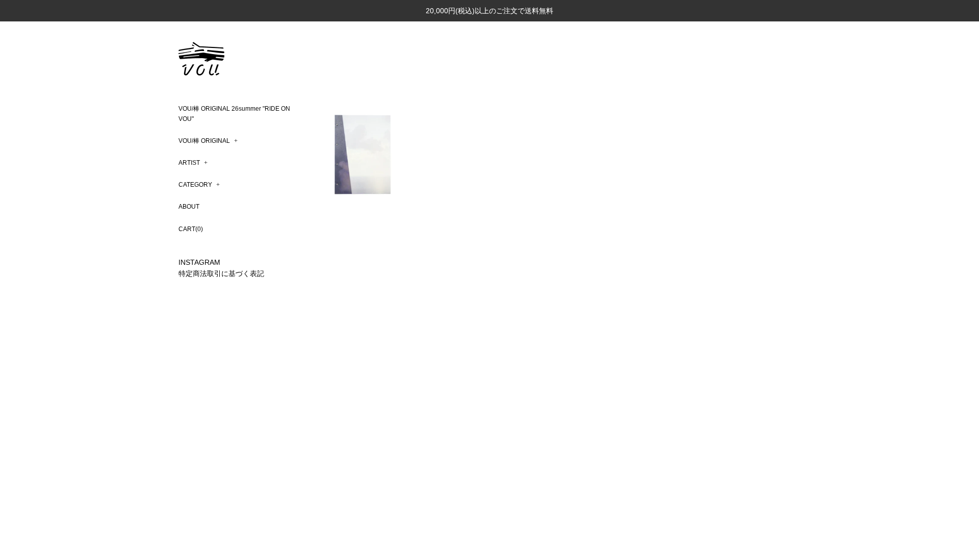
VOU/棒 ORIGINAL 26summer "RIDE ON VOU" (234, 113)
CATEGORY (199, 184)
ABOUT (188, 206)
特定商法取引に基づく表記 (221, 273)
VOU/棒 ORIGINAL (208, 140)
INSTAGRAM (199, 262)
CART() (190, 229)
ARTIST (193, 162)
